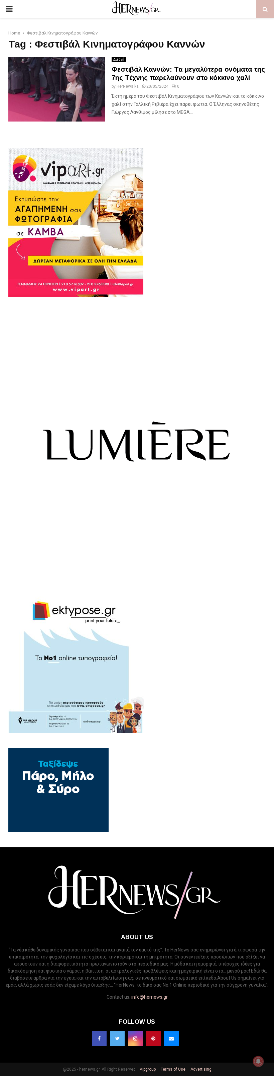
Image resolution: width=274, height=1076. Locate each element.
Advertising (200, 1069)
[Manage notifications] (258, 1061)
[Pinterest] (153, 1038)
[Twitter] (117, 1038)
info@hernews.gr (149, 997)
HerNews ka (128, 86)
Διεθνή (118, 59)
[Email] (171, 1038)
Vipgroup (147, 1069)
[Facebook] (99, 1038)
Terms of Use (172, 1069)
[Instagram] (135, 1038)
